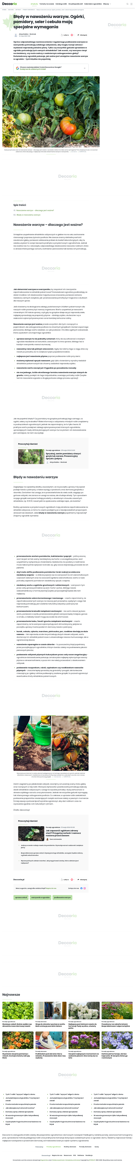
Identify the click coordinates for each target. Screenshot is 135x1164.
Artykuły (18, 10)
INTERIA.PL (92, 1160)
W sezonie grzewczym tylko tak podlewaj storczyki (22, 1116)
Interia (4, 10)
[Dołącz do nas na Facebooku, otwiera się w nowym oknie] (81, 888)
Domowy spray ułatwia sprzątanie (20, 1112)
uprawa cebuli (21, 897)
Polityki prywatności (58, 1160)
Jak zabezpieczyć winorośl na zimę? (20, 1108)
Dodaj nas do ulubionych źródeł (40, 69)
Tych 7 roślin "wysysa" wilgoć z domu (20, 1094)
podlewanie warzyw (62, 897)
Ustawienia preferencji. (72, 1160)
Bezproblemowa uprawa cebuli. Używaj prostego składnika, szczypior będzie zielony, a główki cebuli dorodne (52, 854)
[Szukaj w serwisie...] (127, 4)
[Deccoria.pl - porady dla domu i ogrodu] (9, 4)
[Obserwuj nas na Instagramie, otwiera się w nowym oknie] (84, 888)
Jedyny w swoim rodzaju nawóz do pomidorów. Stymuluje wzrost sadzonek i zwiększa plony (52, 846)
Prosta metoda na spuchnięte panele (21, 1104)
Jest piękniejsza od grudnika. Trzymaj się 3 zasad (22, 1099)
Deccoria (11, 10)
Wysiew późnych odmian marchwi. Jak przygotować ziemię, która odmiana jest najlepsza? (50, 862)
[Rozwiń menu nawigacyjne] (131, 4)
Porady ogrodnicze (29, 10)
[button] (34, 4)
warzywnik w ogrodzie (40, 897)
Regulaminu (44, 1160)
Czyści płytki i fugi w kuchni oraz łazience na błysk (23, 1123)
